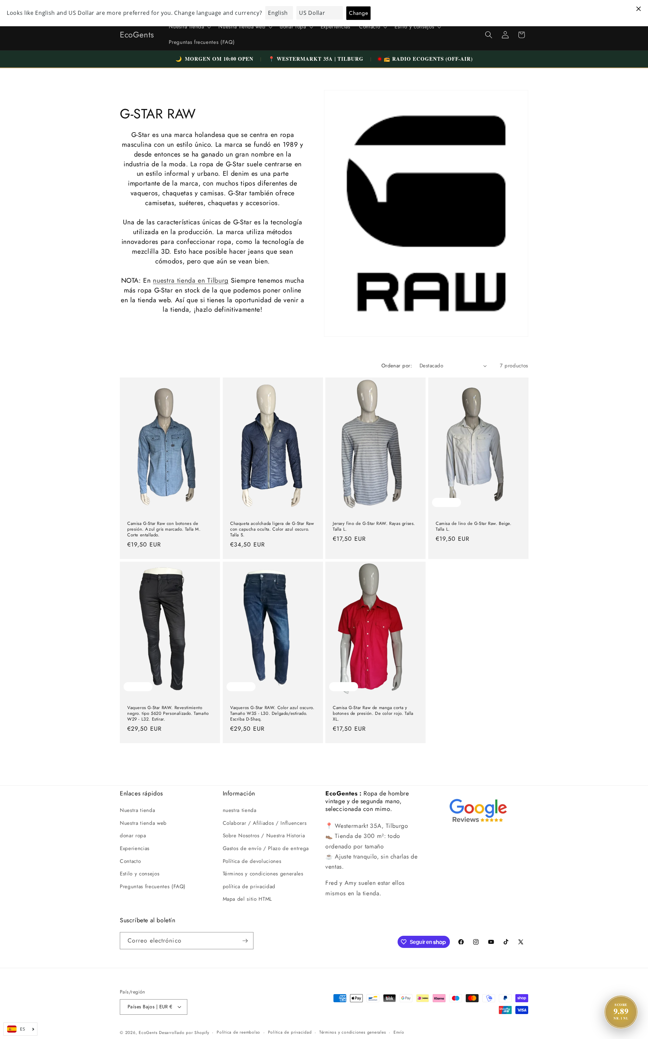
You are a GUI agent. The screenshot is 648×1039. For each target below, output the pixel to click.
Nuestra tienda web (143, 823)
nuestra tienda (239, 810)
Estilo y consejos (139, 873)
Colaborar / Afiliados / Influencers (265, 823)
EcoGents (148, 1033)
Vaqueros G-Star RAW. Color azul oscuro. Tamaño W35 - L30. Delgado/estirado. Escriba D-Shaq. (272, 713)
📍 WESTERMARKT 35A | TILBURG (315, 58)
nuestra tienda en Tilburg (190, 280)
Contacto (130, 861)
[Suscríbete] (245, 941)
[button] (189, 27)
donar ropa (133, 835)
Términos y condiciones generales (263, 873)
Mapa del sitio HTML (247, 899)
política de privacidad (249, 886)
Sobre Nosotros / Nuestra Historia (264, 835)
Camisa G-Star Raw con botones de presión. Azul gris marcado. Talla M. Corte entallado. (164, 529)
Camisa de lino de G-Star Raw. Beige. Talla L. (474, 526)
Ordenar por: (396, 365)
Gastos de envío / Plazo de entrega (266, 848)
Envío (399, 1032)
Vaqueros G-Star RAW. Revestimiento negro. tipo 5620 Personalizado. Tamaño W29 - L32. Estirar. (168, 713)
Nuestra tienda (137, 810)
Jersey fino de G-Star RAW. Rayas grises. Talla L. (374, 526)
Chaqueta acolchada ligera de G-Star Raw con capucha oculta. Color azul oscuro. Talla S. (272, 529)
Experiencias (135, 848)
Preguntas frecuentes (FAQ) (153, 886)
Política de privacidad (290, 1032)
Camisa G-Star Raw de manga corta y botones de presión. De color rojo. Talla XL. (373, 713)
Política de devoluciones (252, 861)
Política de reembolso (238, 1032)
